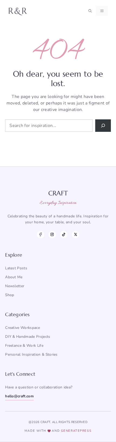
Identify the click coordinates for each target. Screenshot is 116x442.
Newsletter (14, 286)
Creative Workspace (22, 327)
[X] (75, 234)
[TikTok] (63, 234)
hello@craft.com (19, 396)
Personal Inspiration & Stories (31, 354)
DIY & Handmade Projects (27, 336)
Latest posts (16, 268)
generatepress (76, 431)
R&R (18, 10)
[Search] (103, 125)
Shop (9, 294)
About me (14, 277)
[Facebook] (40, 234)
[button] (90, 11)
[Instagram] (52, 234)
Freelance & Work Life (24, 345)
